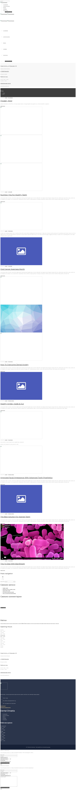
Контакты (5, 10)
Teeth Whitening (52, 623)
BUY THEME (3, 607)
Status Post (48, 623)
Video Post (57, 623)
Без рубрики (10, 97)
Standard (45, 623)
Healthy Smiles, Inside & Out (12, 404)
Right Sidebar (42, 623)
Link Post (31, 623)
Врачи (4, 7)
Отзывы (5, 9)
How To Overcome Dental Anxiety (14, 365)
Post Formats (10, 231)
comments (10, 623)
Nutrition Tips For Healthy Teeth (13, 195)
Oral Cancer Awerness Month (12, 269)
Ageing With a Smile (6, 590)
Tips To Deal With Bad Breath (12, 564)
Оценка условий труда (5, 707)
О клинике (5, 4)
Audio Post (2, 623)
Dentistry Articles (11, 400)
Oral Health (10, 191)
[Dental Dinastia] (3, 2)
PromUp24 (48, 747)
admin (6, 97)
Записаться (3, 706)
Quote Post (37, 623)
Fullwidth (19, 623)
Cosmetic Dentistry (15, 623)
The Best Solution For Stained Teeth (15, 517)
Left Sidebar (28, 623)
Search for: (2, 581)
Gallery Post (23, 623)
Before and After (6, 623)
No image (34, 623)
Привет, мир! (6, 101)
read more (2, 106)
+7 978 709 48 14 (8, 11)
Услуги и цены (6, 6)
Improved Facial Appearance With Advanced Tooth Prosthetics (26, 478)
